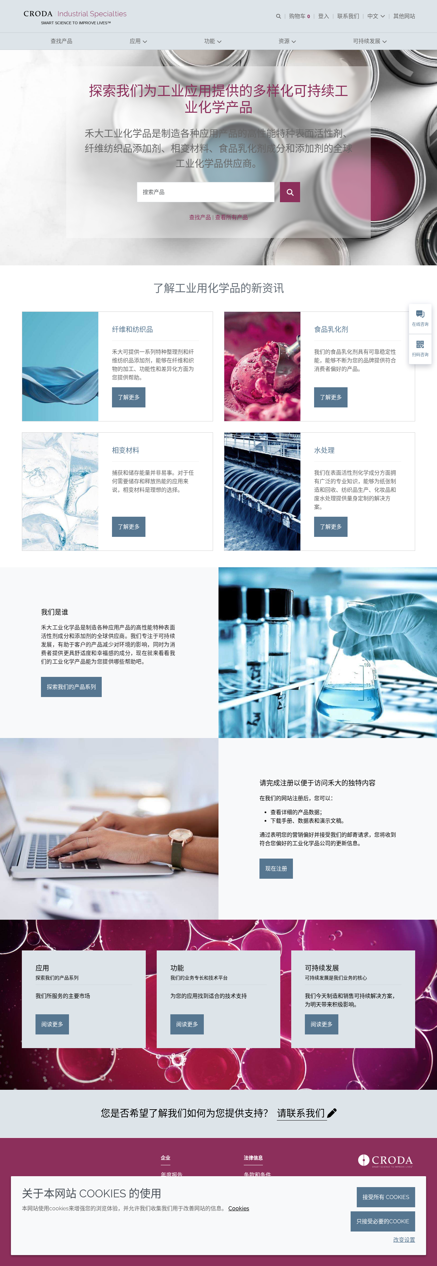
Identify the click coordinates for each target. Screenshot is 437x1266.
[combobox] (205, 192)
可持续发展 (322, 968)
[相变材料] (60, 492)
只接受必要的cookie (382, 1221)
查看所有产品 (231, 217)
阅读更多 (52, 1024)
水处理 (324, 450)
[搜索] (290, 192)
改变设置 (404, 1240)
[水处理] (262, 492)
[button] (61, 41)
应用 (42, 968)
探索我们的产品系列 (71, 687)
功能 (177, 968)
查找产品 (200, 217)
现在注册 (276, 868)
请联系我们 (302, 1113)
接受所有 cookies (386, 1197)
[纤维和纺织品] (60, 366)
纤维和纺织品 (132, 329)
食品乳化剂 (331, 329)
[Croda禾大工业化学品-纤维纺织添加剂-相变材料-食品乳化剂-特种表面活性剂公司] (76, 14)
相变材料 (125, 450)
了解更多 (129, 397)
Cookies (238, 1208)
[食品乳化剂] (262, 366)
